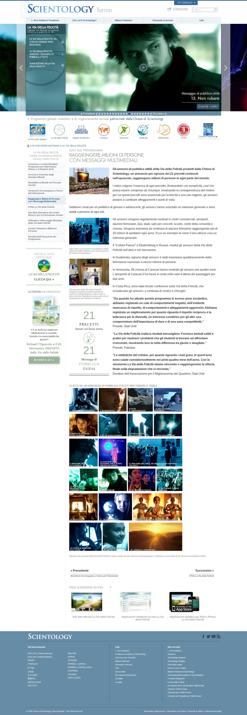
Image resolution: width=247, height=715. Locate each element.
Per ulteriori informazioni (125, 675)
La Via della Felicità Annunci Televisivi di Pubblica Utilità (41, 54)
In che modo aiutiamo (37, 139)
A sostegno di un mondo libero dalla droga (186, 685)
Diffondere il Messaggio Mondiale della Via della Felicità (45, 221)
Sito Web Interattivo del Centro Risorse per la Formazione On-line (45, 213)
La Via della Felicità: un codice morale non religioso (43, 41)
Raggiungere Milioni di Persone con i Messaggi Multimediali (44, 200)
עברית (31, 667)
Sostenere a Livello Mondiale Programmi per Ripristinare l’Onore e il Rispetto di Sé (43, 167)
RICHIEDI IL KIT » (44, 360)
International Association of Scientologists (186, 675)
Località (118, 682)
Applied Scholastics (81, 138)
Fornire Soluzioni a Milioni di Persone (42, 229)
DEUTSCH (32, 685)
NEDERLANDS (34, 682)
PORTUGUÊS (74, 678)
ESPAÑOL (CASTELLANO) (80, 667)
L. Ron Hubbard (122, 651)
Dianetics (172, 654)
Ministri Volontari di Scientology (181, 672)
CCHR (184, 138)
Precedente (89, 113)
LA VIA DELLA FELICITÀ (74, 145)
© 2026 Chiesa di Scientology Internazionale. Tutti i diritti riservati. (54, 711)
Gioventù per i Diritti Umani (179, 692)
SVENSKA (72, 660)
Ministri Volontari (123, 20)
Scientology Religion (176, 661)
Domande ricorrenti (163, 20)
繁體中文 (32, 678)
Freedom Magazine (208, 137)
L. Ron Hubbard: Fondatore (45, 20)
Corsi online (120, 672)
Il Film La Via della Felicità (41, 207)
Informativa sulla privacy (154, 711)
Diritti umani (163, 138)
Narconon (124, 138)
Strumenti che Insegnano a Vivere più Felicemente (45, 192)
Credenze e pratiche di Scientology (130, 654)
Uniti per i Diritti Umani (177, 689)
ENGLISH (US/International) (40, 653)
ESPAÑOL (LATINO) (77, 664)
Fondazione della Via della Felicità (42, 65)
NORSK (71, 657)
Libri (201, 20)
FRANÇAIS (33, 664)
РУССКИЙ (32, 675)
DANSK (31, 660)
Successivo (158, 113)
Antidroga (143, 138)
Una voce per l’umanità (125, 657)
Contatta (119, 678)
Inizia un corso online (177, 668)
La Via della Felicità (59, 138)
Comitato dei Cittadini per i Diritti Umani (184, 696)
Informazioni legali (213, 711)
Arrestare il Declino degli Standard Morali (41, 175)
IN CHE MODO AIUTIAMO (46, 145)
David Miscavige (175, 665)
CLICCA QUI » (44, 279)
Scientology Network (177, 657)
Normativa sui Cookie (176, 711)
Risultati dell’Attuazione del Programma (42, 237)
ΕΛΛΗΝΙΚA (73, 671)
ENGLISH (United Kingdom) (40, 657)
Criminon (104, 138)
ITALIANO (72, 674)
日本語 (31, 672)
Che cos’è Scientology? (84, 20)
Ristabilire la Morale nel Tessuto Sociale (44, 183)
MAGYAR (72, 653)
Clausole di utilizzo (196, 711)
